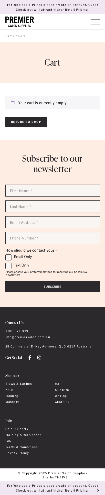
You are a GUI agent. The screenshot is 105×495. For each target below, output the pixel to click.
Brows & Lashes (18, 384)
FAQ (8, 441)
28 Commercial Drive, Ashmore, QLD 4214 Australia (48, 346)
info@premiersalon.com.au (27, 337)
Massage (12, 402)
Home (10, 36)
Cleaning (62, 402)
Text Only (21, 265)
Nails (9, 390)
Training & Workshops (23, 435)
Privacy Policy (17, 453)
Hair (58, 384)
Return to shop (26, 121)
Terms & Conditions (21, 447)
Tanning (11, 396)
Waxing (61, 396)
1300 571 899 (16, 331)
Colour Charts (16, 429)
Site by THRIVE (55, 477)
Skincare (62, 390)
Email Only (23, 256)
